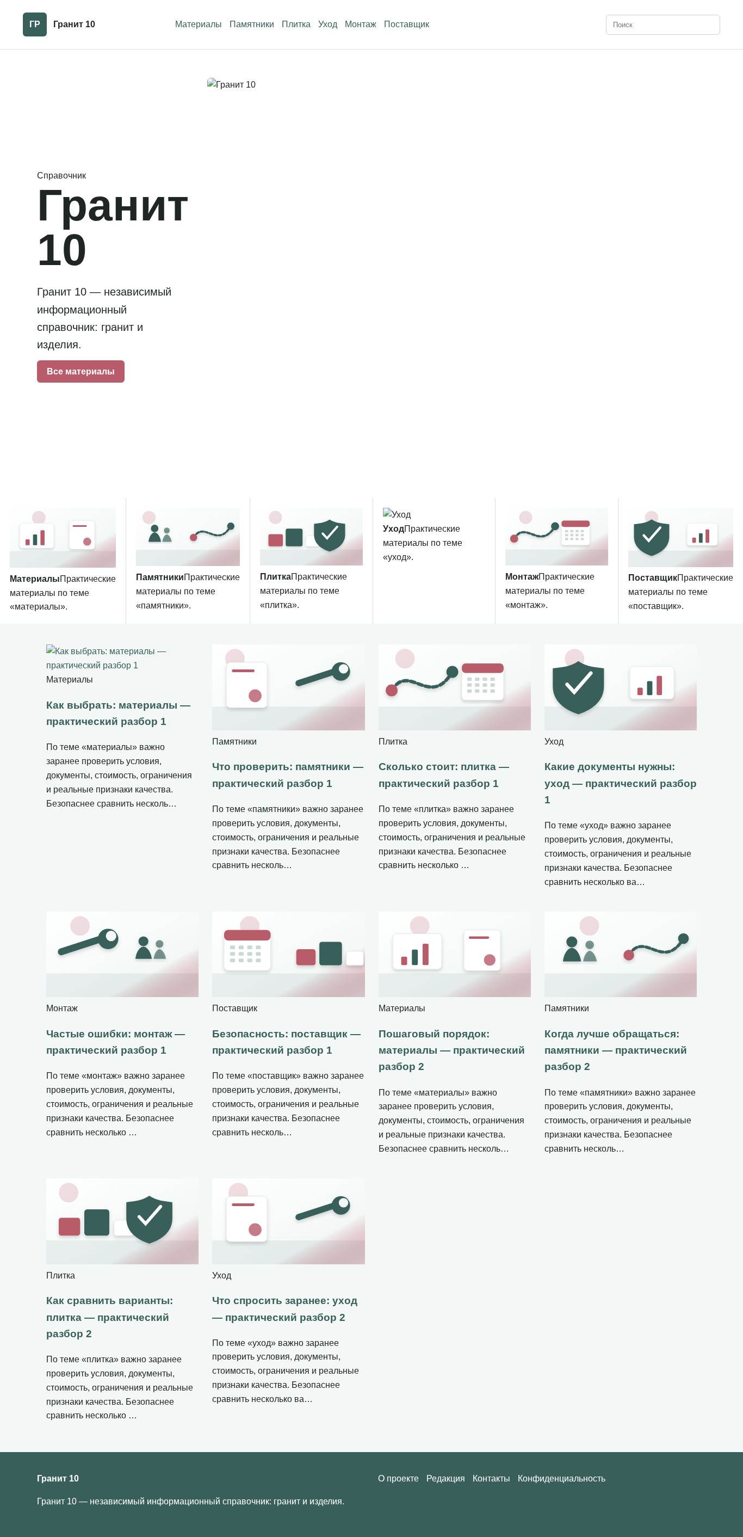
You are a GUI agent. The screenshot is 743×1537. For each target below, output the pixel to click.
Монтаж (360, 24)
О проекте (398, 1478)
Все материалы (81, 371)
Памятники (252, 24)
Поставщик (406, 24)
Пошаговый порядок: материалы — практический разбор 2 (452, 1050)
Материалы (198, 24)
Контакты (491, 1478)
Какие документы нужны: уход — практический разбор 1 (620, 783)
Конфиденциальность (561, 1478)
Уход (327, 24)
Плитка (296, 24)
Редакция (445, 1478)
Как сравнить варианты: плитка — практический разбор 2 (109, 1317)
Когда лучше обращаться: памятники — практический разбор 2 (615, 1050)
